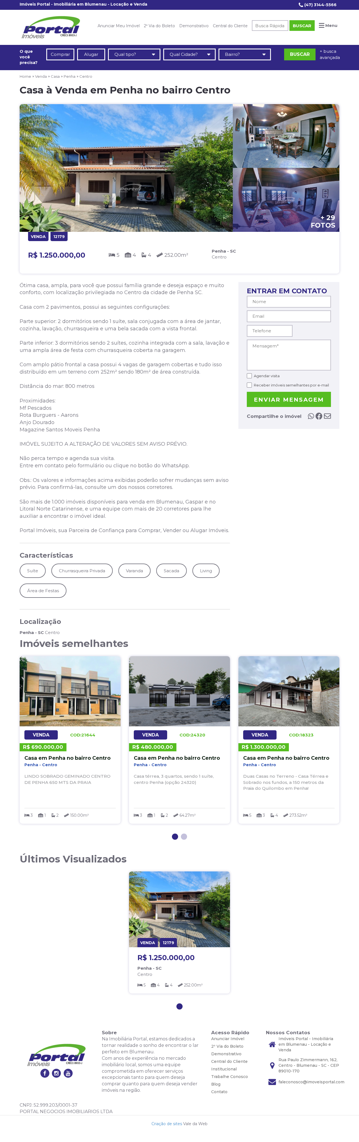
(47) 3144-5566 (320, 4)
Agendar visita (267, 376)
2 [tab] (184, 837)
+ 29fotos (323, 221)
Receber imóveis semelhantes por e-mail (291, 385)
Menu (330, 25)
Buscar (302, 25)
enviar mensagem (289, 399)
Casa (55, 76)
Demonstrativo (194, 25)
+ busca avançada (329, 54)
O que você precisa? (29, 57)
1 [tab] (175, 837)
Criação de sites (166, 1123)
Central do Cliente (230, 25)
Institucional (224, 1069)
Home (25, 76)
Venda (41, 76)
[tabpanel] (70, 740)
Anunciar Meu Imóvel (119, 25)
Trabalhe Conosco (229, 1076)
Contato (219, 1091)
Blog (215, 1084)
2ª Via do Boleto (159, 25)
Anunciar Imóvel (227, 1038)
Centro (85, 76)
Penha (69, 76)
